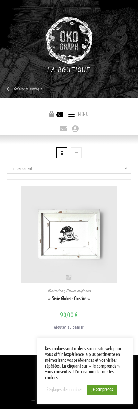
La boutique (68, 70)
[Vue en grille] (61, 152)
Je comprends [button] (102, 389)
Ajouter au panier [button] (69, 327)
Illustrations (56, 290)
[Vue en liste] (76, 152)
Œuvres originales (78, 290)
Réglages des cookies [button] (64, 390)
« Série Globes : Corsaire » (69, 298)
